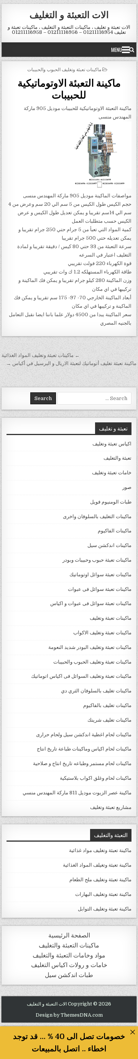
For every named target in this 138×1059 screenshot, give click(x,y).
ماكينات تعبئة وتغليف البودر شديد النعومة (89, 647)
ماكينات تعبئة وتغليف (110, 618)
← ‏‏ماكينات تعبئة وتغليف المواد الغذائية (41, 355)
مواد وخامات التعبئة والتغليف (69, 955)
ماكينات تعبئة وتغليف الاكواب (102, 632)
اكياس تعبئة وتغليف (111, 444)
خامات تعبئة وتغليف (111, 472)
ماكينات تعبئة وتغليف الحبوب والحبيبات (64, 69)
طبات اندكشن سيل (69, 975)
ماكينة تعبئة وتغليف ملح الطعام (100, 879)
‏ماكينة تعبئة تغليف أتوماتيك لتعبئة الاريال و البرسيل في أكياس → (71, 363)
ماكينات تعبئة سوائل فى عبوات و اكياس (90, 603)
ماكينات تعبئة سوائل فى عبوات (99, 589)
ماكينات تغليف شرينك (109, 720)
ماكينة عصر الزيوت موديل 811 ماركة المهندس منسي (77, 793)
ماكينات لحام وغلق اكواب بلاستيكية (95, 778)
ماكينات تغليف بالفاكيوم (107, 705)
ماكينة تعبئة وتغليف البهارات (103, 894)
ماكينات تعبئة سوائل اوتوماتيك (100, 574)
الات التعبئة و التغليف (69, 14)
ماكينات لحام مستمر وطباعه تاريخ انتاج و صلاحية (82, 763)
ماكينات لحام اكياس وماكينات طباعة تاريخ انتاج (84, 749)
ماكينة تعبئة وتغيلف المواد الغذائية (97, 865)
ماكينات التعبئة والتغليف (69, 945)
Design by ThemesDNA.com (69, 1015)
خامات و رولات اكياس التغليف (69, 965)
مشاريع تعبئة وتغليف (110, 807)
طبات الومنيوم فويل (110, 502)
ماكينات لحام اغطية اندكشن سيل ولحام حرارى (83, 734)
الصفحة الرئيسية (69, 935)
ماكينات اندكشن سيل (109, 545)
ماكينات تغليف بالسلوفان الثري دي (96, 691)
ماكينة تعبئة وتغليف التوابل (104, 909)
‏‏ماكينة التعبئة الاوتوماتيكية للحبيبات (69, 88)
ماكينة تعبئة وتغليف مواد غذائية (100, 850)
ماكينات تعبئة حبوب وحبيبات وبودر (96, 560)
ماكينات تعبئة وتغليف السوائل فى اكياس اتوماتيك (81, 676)
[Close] (132, 1031)
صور (126, 487)
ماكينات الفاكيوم (114, 531)
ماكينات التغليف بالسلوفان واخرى (97, 516)
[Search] (131, 49)
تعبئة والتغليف (117, 458)
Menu (116, 49)
